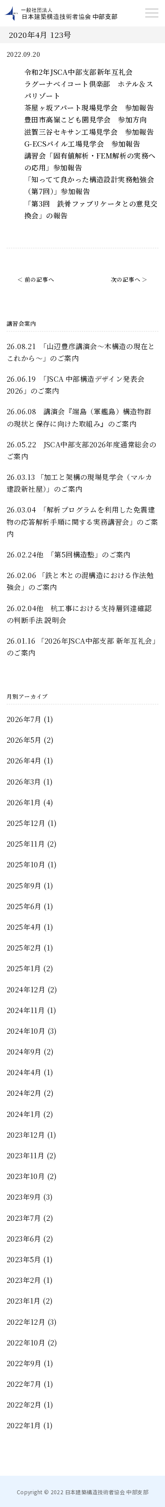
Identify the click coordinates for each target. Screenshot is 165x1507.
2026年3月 (24, 782)
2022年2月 (24, 1405)
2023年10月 (26, 1176)
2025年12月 (26, 823)
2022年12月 (26, 1322)
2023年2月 (24, 1280)
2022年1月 (24, 1425)
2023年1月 (24, 1301)
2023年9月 (24, 1197)
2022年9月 (24, 1363)
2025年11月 (26, 844)
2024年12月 (26, 989)
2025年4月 (24, 927)
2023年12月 (26, 1135)
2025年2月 (24, 948)
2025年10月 (26, 864)
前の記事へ (39, 279)
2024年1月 (24, 1114)
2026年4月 (24, 760)
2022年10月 (26, 1343)
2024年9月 (24, 1051)
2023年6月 (24, 1239)
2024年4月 (24, 1072)
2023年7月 (24, 1218)
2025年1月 (24, 968)
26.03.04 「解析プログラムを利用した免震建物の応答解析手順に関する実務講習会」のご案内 (82, 521)
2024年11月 (26, 1010)
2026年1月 (24, 802)
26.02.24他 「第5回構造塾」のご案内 (69, 554)
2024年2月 (24, 1093)
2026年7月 (24, 719)
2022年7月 (24, 1384)
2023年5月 (24, 1259)
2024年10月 (26, 1031)
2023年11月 (25, 1155)
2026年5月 (24, 740)
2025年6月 (24, 906)
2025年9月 (24, 886)
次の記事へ (125, 279)
